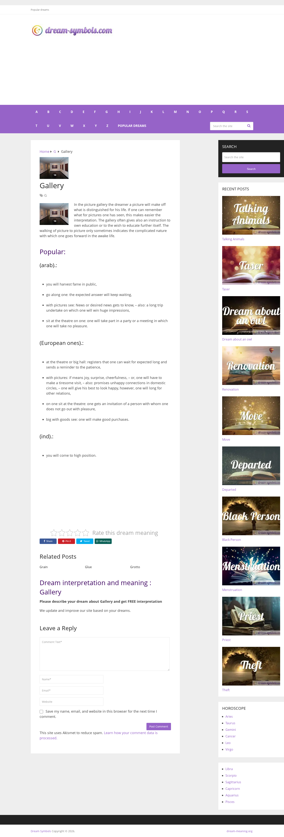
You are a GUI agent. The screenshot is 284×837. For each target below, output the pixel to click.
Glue (88, 567)
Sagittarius (233, 782)
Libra (229, 769)
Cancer (230, 736)
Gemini (230, 730)
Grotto (135, 567)
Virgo (229, 749)
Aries (229, 716)
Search (249, 126)
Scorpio (231, 775)
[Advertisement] (142, 76)
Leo (228, 743)
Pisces (230, 802)
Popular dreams (40, 9)
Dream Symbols (41, 831)
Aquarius (232, 795)
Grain (44, 567)
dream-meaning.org (240, 831)
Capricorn (232, 789)
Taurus (230, 723)
